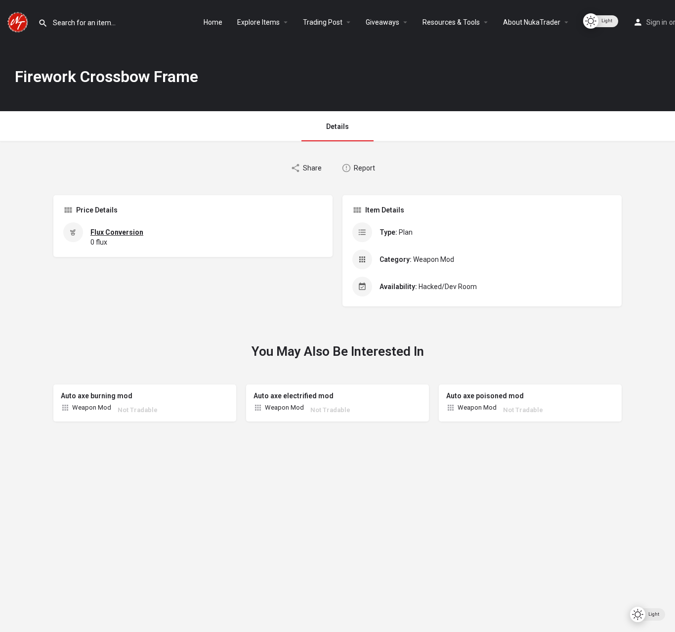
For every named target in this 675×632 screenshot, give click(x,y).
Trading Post (322, 22)
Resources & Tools (451, 22)
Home (213, 22)
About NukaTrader (531, 22)
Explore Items (258, 22)
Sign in (656, 22)
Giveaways (382, 22)
